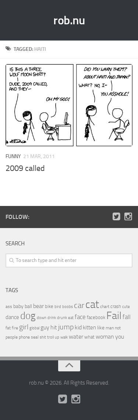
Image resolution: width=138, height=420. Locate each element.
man (110, 327)
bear (38, 305)
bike (49, 306)
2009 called (25, 168)
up (57, 337)
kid (78, 327)
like (101, 328)
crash (115, 306)
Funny (13, 156)
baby (18, 306)
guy (44, 327)
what (89, 337)
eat (71, 317)
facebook (96, 317)
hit (53, 327)
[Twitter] (116, 216)
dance (12, 317)
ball (28, 306)
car (79, 305)
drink (51, 317)
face (80, 317)
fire (15, 327)
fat (8, 327)
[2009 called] (69, 105)
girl (23, 327)
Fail (113, 315)
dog (28, 316)
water (76, 336)
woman (105, 336)
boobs (67, 306)
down (41, 317)
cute (126, 306)
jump (66, 326)
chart (104, 306)
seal (35, 337)
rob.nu (69, 20)
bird (57, 306)
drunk (62, 317)
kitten (89, 327)
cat (92, 304)
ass (9, 306)
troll (50, 337)
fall (127, 317)
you (119, 336)
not (118, 327)
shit (43, 337)
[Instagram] (128, 216)
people (12, 337)
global (34, 327)
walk (64, 337)
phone (24, 337)
